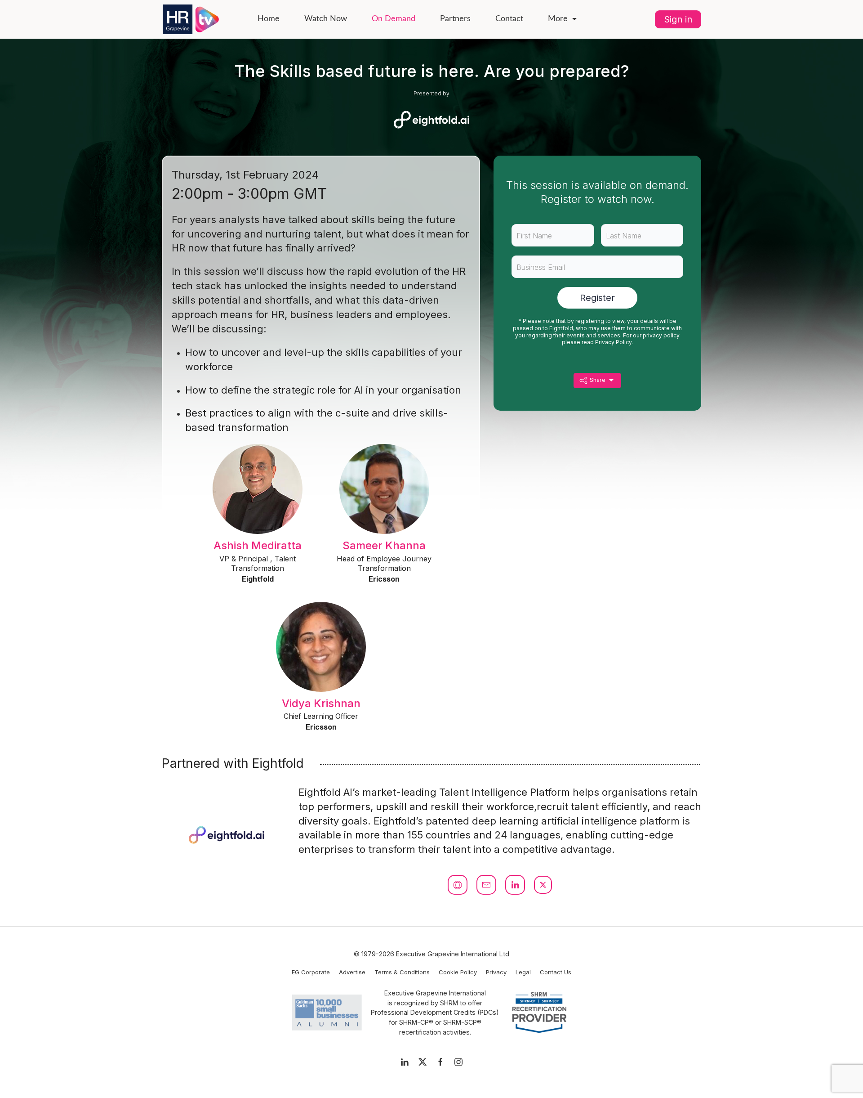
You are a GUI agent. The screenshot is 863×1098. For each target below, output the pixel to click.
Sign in (678, 19)
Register (597, 297)
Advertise (352, 972)
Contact (509, 19)
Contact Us (555, 972)
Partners (455, 19)
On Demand (393, 19)
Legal (523, 972)
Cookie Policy (458, 972)
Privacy (496, 972)
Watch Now (325, 19)
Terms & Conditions (402, 972)
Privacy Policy (613, 342)
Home (269, 19)
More (558, 19)
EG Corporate (311, 972)
